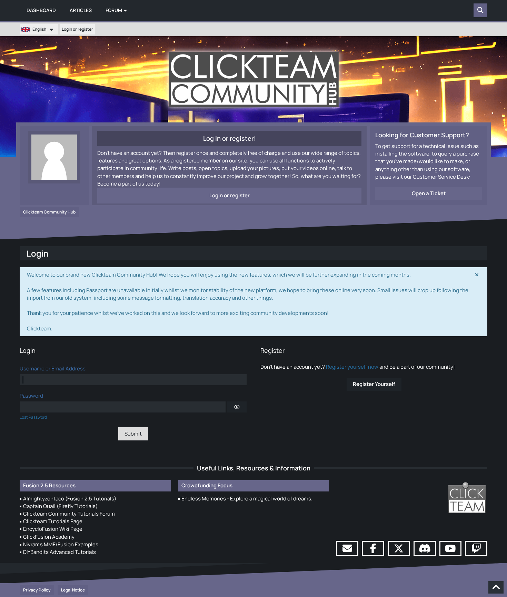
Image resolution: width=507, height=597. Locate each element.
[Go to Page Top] (496, 587)
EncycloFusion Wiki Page (52, 529)
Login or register (77, 29)
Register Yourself (374, 384)
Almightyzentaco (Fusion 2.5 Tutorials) (69, 498)
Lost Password (33, 417)
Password (31, 395)
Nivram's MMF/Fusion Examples (60, 544)
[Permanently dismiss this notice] (476, 275)
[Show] (237, 406)
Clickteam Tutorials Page (52, 521)
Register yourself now (352, 366)
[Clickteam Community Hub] (254, 79)
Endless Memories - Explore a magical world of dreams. (246, 498)
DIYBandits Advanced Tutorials (59, 552)
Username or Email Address (53, 368)
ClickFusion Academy (48, 536)
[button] (39, 29)
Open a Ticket (429, 193)
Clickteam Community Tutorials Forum (69, 513)
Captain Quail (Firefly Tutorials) (60, 506)
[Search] (480, 10)
